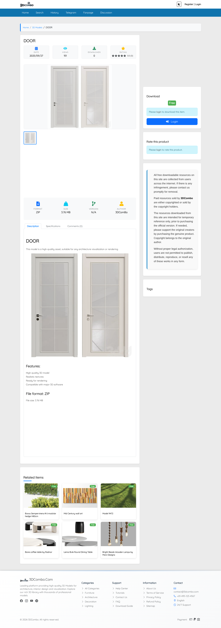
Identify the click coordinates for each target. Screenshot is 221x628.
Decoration (90, 601)
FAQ (117, 601)
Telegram (71, 12)
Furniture (89, 592)
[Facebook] (21, 601)
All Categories (91, 588)
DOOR (32, 241)
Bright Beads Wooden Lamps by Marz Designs (117, 553)
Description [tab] (33, 226)
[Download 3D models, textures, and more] (26, 4)
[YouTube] (31, 601)
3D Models (37, 27)
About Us (151, 588)
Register (189, 4)
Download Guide (124, 605)
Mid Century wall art (73, 513)
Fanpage (88, 12)
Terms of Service (155, 592)
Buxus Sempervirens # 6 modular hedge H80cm (40, 514)
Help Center (121, 588)
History (55, 12)
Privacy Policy (153, 597)
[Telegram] (36, 601)
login (158, 111)
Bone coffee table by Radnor (38, 552)
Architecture (90, 597)
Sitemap (150, 605)
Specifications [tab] (53, 226)
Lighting (88, 605)
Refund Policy (153, 601)
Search (40, 12)
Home (25, 12)
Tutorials (119, 592)
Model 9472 (107, 513)
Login (198, 4)
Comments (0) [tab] (75, 226)
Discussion (106, 12)
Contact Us (121, 597)
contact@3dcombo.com (186, 591)
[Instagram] (26, 601)
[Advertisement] (80, 171)
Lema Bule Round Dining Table (78, 552)
